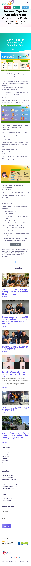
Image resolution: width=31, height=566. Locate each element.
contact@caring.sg (11, 211)
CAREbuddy (5, 454)
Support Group (6, 462)
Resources (12, 21)
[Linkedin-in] (19, 557)
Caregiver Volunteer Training (9, 484)
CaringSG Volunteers (7, 477)
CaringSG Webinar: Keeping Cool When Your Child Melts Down (13, 374)
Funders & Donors (6, 500)
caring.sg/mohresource (16, 102)
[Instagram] (14, 557)
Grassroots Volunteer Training (10, 486)
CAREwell (4, 458)
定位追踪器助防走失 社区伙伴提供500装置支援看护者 (15, 347)
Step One (4, 482)
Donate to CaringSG (7, 498)
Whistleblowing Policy (18, 563)
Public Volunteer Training (8, 488)
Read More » (4, 296)
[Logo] (8, 2)
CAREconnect (5, 456)
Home (6, 21)
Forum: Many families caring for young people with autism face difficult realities (15, 291)
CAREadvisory (5, 452)
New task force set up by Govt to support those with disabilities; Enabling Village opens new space (15, 436)
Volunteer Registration (8, 475)
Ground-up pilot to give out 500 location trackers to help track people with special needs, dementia (15, 320)
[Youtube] (16, 557)
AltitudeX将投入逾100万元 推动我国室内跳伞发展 (15, 408)
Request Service (6, 460)
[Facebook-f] (11, 557)
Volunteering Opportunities (9, 479)
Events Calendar (6, 465)
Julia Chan (16, 25)
